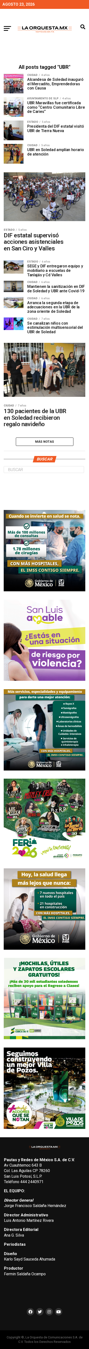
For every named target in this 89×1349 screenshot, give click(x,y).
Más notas (44, 441)
